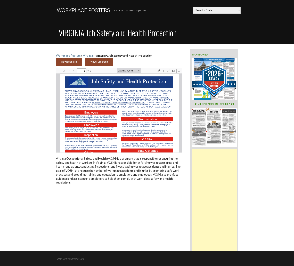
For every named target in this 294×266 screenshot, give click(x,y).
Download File (69, 61)
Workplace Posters (83, 10)
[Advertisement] (214, 200)
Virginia (88, 55)
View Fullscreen (99, 61)
